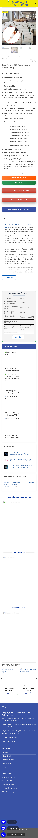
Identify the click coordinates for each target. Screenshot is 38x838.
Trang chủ (5, 57)
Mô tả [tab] (6, 218)
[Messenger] (3, 822)
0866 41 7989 (12, 737)
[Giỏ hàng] (35, 3)
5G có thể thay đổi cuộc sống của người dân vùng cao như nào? (21, 453)
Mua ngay (19, 182)
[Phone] (3, 834)
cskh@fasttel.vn (12, 741)
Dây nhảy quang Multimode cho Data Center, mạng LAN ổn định (20, 460)
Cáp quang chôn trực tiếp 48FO (10, 689)
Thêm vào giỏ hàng (19, 178)
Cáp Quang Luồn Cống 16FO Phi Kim (28, 690)
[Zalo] (3, 828)
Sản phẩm (13, 57)
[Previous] (5, 27)
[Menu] (3, 3)
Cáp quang (21, 57)
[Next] (33, 27)
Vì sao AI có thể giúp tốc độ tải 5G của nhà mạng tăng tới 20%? (21, 466)
